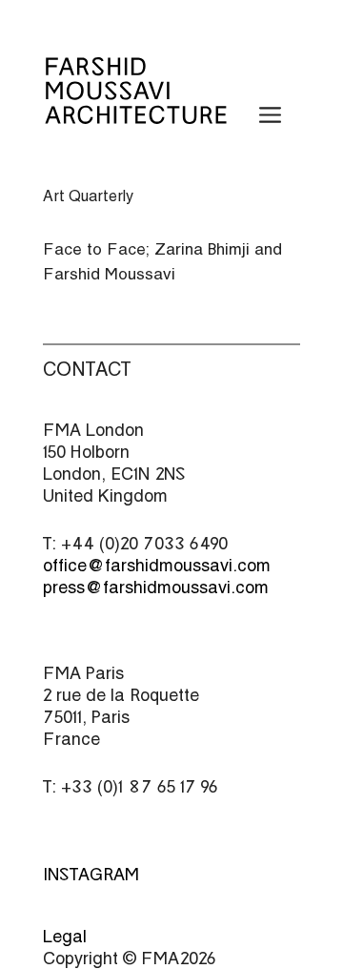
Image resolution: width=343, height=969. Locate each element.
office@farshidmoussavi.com (157, 565)
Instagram (91, 874)
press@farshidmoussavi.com (156, 587)
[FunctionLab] (136, 111)
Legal (65, 936)
